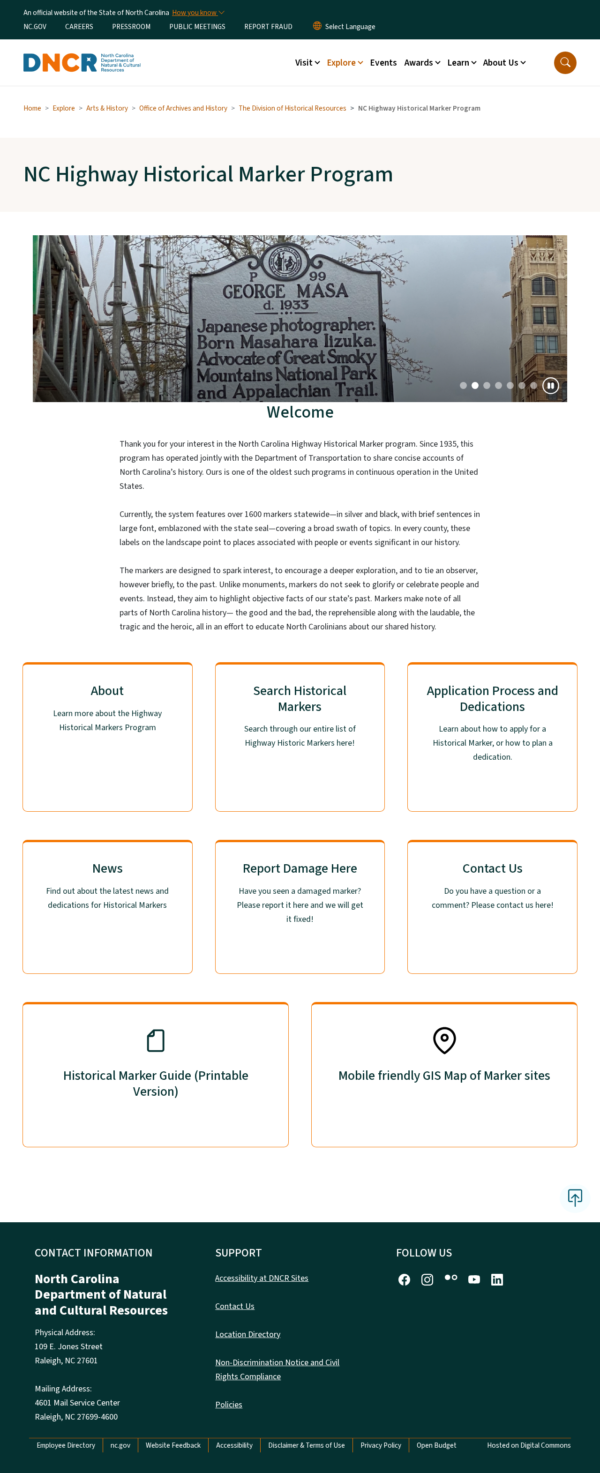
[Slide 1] (475, 385)
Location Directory (247, 1334)
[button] (565, 63)
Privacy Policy (380, 1445)
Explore (63, 108)
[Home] (82, 52)
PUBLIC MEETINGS (197, 27)
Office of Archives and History (183, 108)
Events (383, 62)
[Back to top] (575, 1198)
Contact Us (235, 1306)
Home (32, 108)
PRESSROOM (131, 27)
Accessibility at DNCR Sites (261, 1278)
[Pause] (551, 386)
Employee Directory (66, 1445)
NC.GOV (34, 27)
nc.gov (120, 1445)
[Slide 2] (486, 385)
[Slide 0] (463, 385)
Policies (228, 1405)
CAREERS (79, 27)
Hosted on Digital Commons (529, 1445)
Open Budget (437, 1445)
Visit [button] (304, 62)
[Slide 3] (498, 385)
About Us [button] (500, 62)
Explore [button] (341, 62)
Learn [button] (458, 62)
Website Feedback (173, 1445)
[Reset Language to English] (317, 27)
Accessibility (234, 1445)
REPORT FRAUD (268, 27)
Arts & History (107, 108)
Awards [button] (419, 62)
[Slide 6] (533, 385)
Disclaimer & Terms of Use (306, 1445)
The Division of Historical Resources (292, 108)
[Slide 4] (510, 385)
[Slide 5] (521, 385)
